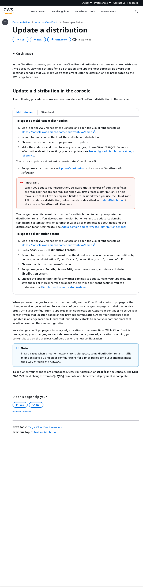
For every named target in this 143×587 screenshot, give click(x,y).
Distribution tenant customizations (63, 287)
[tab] (25, 112)
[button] (23, 53)
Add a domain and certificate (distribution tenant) (93, 227)
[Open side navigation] (5, 22)
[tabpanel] (76, 205)
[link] (73, 22)
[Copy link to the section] (10, 91)
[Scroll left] (28, 11)
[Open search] (136, 11)
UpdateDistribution (71, 168)
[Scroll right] (118, 11)
